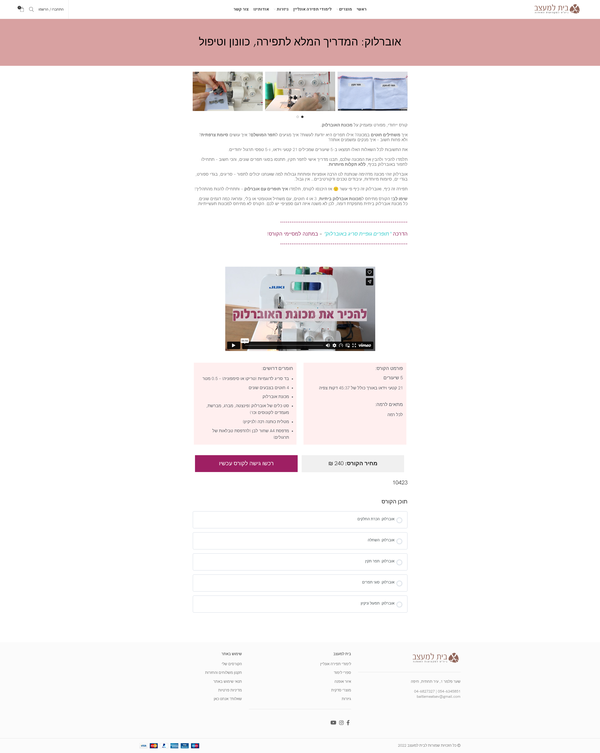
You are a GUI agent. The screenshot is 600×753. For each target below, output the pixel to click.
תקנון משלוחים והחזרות (223, 673)
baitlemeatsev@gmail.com (439, 696)
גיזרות (346, 699)
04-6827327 (424, 691)
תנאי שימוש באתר (227, 681)
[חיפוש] (31, 9)
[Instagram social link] (341, 723)
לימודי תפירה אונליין (335, 664)
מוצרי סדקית (341, 690)
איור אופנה (342, 681)
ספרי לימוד (342, 673)
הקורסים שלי (232, 664)
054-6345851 (449, 691)
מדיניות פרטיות (230, 690)
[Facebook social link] (348, 723)
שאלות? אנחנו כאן (228, 699)
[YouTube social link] (333, 723)
